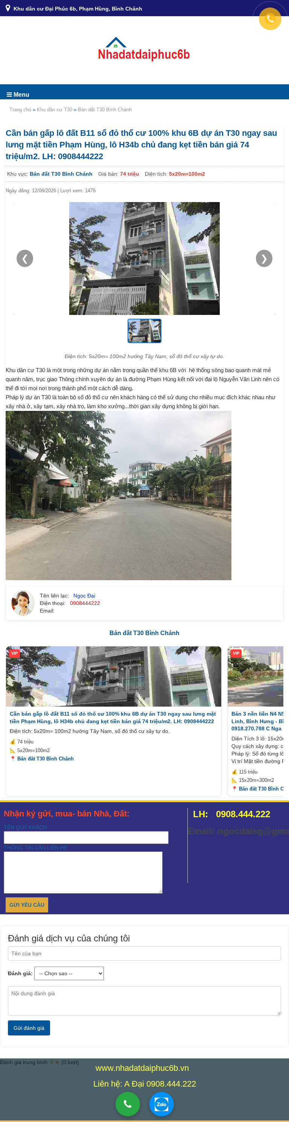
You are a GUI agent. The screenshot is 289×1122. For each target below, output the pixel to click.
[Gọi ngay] (128, 1104)
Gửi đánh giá (29, 1028)
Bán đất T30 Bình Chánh (105, 110)
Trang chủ (20, 110)
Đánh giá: (20, 973)
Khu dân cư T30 (54, 110)
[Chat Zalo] (161, 1104)
